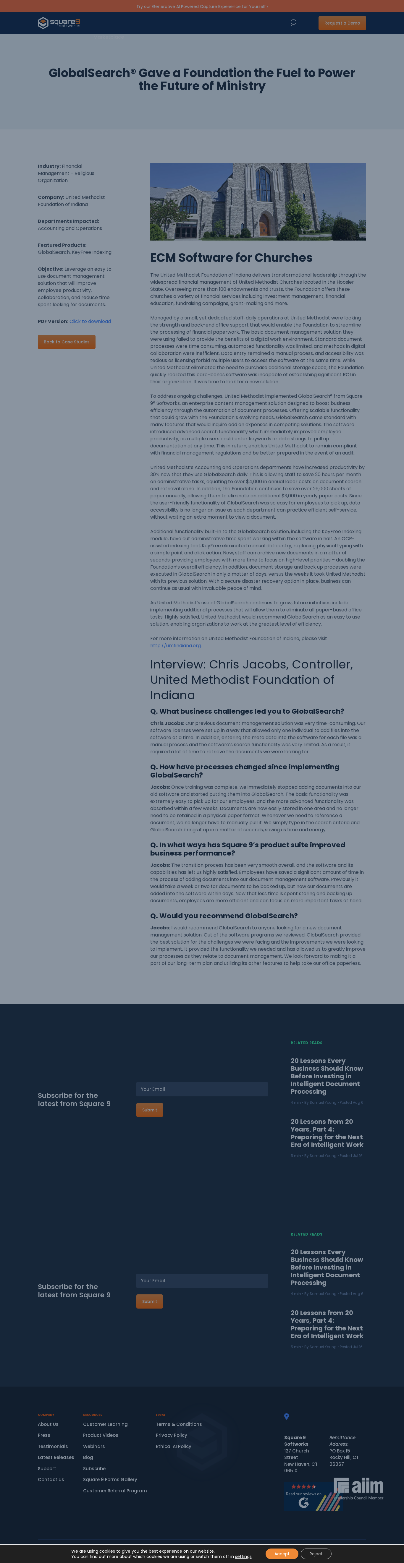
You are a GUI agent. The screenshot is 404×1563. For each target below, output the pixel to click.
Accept (282, 1554)
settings (243, 1556)
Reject (316, 1554)
